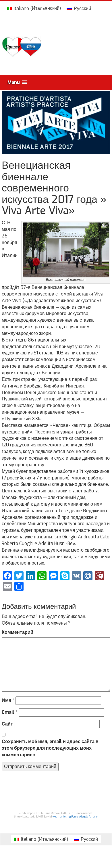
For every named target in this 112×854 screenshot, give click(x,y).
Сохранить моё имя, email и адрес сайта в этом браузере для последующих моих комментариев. (50, 748)
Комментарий (17, 632)
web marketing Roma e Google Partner (75, 816)
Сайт (7, 724)
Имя (8, 700)
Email (10, 712)
